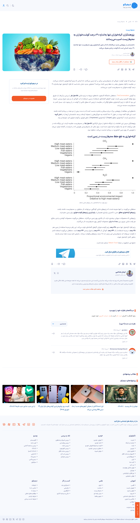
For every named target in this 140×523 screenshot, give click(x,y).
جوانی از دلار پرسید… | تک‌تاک (128, 406)
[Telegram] (23, 424)
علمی (129, 22)
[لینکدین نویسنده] (58, 273)
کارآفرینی (66, 491)
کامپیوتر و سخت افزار (128, 454)
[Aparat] (9, 424)
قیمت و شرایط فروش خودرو (93, 446)
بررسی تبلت (65, 446)
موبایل (132, 470)
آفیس (132, 485)
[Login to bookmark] (74, 69)
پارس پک (94, 519)
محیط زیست (121, 22)
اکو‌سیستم (33, 440)
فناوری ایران (130, 451)
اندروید (132, 494)
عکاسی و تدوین (129, 499)
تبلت (132, 446)
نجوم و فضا (98, 496)
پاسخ (123, 342)
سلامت (99, 488)
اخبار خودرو (98, 443)
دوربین (132, 448)
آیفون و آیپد (130, 491)
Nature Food (113, 243)
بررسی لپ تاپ (64, 454)
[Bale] (4, 424)
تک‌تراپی (33, 454)
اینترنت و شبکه (130, 443)
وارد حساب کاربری (105, 316)
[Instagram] (33, 424)
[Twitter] (18, 424)
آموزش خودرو (98, 440)
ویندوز (132, 510)
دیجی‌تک (33, 457)
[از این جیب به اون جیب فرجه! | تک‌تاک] (18, 394)
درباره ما (33, 491)
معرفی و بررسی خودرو (95, 448)
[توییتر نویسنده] (54, 273)
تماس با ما (33, 488)
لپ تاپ (132, 465)
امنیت (132, 440)
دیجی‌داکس (32, 459)
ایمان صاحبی (126, 53)
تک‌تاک (34, 448)
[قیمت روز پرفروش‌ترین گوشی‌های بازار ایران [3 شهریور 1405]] (53, 394)
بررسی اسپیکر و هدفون (62, 440)
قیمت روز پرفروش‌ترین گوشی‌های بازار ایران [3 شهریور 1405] (53, 408)
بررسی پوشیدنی (64, 443)
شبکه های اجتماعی (128, 496)
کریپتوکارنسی (130, 457)
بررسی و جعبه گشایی (30, 446)
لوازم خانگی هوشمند (128, 468)
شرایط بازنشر (32, 496)
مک (133, 505)
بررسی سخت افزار (64, 451)
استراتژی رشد (65, 485)
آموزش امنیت (130, 488)
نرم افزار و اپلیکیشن (128, 473)
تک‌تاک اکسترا (32, 451)
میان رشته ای (98, 494)
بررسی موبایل (65, 457)
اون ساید (33, 443)
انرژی (100, 485)
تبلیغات (34, 485)
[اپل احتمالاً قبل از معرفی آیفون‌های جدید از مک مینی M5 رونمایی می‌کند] (87, 394)
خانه (136, 22)
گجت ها (131, 462)
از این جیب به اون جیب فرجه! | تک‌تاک (22, 406)
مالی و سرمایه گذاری (63, 494)
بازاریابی (66, 488)
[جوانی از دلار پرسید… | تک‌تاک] (121, 394)
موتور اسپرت (98, 451)
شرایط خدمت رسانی (30, 499)
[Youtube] (14, 424)
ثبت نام (119, 316)
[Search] (7, 5)
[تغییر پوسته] (13, 5)
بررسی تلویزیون (64, 448)
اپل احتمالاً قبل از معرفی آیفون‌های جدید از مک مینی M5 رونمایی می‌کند (87, 408)
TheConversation (123, 95)
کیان (133, 459)
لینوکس (132, 502)
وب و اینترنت (130, 507)
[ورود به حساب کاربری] (3, 5)
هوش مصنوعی (130, 476)
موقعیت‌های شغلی (30, 494)
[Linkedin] (28, 424)
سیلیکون (33, 462)
